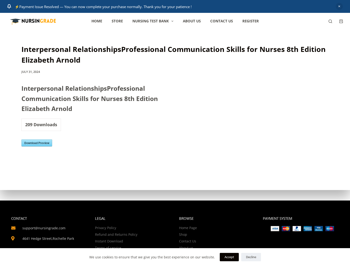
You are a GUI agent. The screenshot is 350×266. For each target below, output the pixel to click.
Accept (229, 257)
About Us (192, 21)
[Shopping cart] (341, 21)
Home (96, 21)
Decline (251, 257)
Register (250, 21)
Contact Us (221, 21)
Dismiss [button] (339, 6)
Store (117, 21)
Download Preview (36, 143)
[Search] (330, 21)
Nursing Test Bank (150, 21)
